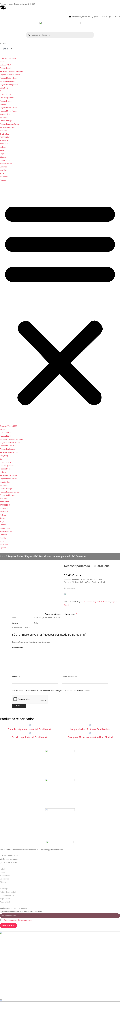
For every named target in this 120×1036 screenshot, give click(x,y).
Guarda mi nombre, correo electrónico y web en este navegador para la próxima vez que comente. (51, 690)
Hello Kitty (3, 104)
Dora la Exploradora (7, 98)
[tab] (52, 614)
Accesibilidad (5, 902)
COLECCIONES (5, 65)
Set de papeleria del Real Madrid (30, 737)
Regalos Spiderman (7, 127)
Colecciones (4, 879)
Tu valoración (18, 647)
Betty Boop (4, 88)
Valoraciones (71, 613)
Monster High (5, 114)
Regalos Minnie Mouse (8, 111)
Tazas (2, 150)
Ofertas (3, 882)
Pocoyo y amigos (6, 121)
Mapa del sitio (5, 899)
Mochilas (3, 170)
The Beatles (4, 134)
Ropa (2, 173)
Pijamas (3, 180)
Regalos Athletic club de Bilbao (11, 71)
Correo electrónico (70, 677)
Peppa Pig (4, 117)
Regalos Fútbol (5, 68)
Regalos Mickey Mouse (8, 108)
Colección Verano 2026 (8, 58)
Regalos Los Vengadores (9, 85)
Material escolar (6, 164)
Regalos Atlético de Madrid (10, 75)
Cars (1, 91)
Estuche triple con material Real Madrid (30, 729)
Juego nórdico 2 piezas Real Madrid (90, 729)
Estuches (3, 167)
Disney (2, 872)
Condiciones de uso (7, 895)
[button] (60, 303)
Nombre (16, 677)
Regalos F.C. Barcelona (8, 78)
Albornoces (4, 177)
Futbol (2, 869)
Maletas (3, 147)
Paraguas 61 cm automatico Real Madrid (90, 737)
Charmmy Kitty (5, 94)
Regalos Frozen (5, 101)
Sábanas (3, 157)
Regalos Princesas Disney (9, 124)
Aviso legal (4, 889)
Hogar (2, 154)
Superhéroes (5, 876)
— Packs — (4, 140)
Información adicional (52, 614)
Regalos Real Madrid (7, 81)
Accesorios (4, 144)
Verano (2, 62)
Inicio (2, 556)
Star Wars (3, 131)
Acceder (3, 43)
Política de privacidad (8, 892)
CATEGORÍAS (5, 137)
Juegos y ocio (5, 160)
